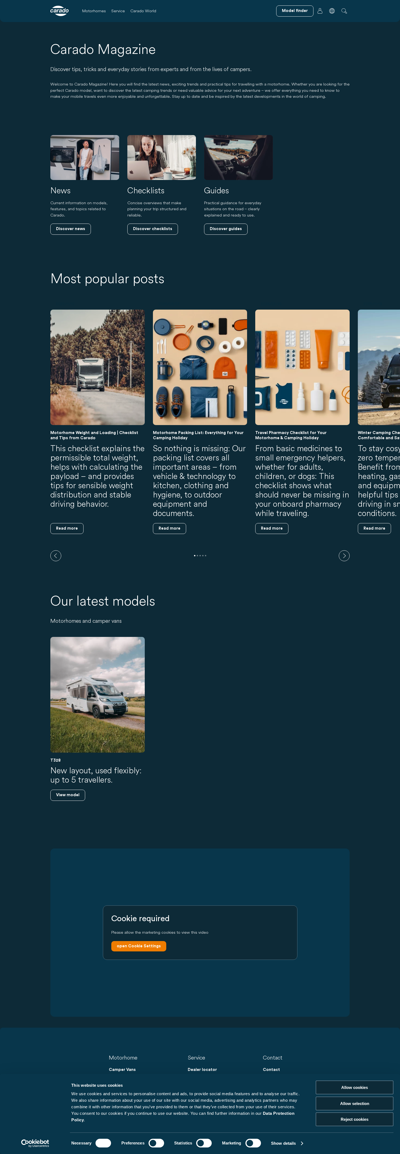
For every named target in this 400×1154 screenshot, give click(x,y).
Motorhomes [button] (94, 10)
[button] (332, 10)
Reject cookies (354, 1119)
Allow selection (354, 1103)
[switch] (156, 1143)
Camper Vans (122, 1070)
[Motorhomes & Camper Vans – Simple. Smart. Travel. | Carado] (59, 11)
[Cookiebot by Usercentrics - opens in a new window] (35, 1143)
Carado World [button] (143, 10)
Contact (271, 1070)
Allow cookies (354, 1087)
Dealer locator (202, 1070)
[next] (344, 555)
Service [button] (118, 10)
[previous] (55, 555)
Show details (283, 1143)
